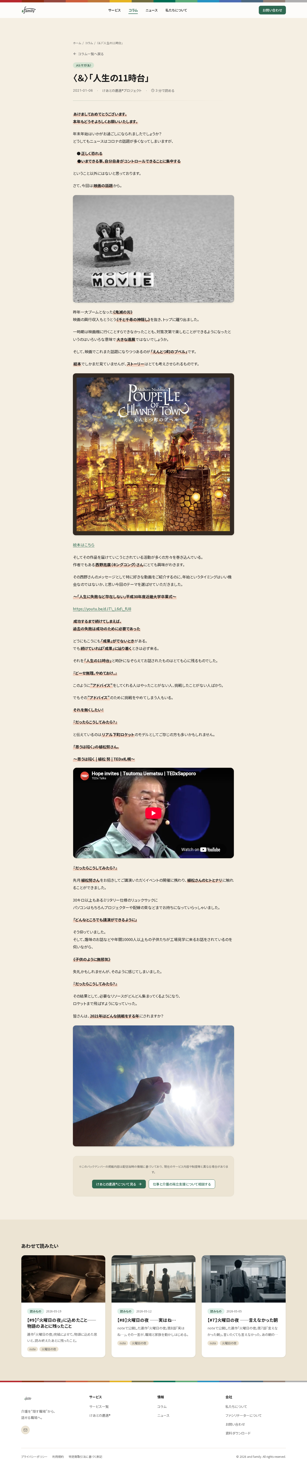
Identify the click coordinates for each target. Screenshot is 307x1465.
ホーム (77, 43)
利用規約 (58, 1456)
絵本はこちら (83, 545)
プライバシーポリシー (34, 1456)
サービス (114, 10)
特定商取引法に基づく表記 (85, 1456)
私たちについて (176, 10)
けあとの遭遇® (100, 1415)
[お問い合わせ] (25, 1430)
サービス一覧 (99, 1406)
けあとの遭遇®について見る (116, 1184)
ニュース (152, 10)
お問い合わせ (272, 10)
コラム (133, 10)
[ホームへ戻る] (28, 10)
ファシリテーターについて (243, 1415)
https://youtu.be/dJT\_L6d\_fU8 (102, 609)
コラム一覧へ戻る (91, 53)
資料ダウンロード (238, 1433)
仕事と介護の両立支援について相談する (182, 1184)
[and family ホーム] (28, 1398)
